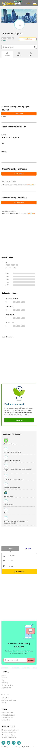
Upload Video (19, 202)
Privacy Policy (6, 687)
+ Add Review (28, 39)
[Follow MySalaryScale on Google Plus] (14, 744)
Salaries (18, 55)
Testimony (4, 683)
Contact (4, 678)
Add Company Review (8, 700)
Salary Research (7, 717)
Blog (2, 680)
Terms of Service (7, 685)
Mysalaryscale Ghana (8, 732)
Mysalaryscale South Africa (10, 730)
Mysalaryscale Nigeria (8, 737)
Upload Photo (19, 174)
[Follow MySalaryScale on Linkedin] (19, 744)
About (3, 675)
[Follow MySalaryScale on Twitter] (8, 744)
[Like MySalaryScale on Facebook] (3, 744)
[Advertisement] (19, 84)
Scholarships (5, 720)
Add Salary (5, 697)
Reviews (7, 55)
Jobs (30, 55)
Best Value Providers (30, 747)
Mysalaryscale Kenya (8, 735)
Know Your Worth (7, 712)
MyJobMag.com (10, 747)
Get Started (19, 420)
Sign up (4, 702)
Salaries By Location (8, 715)
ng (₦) (28, 3)
